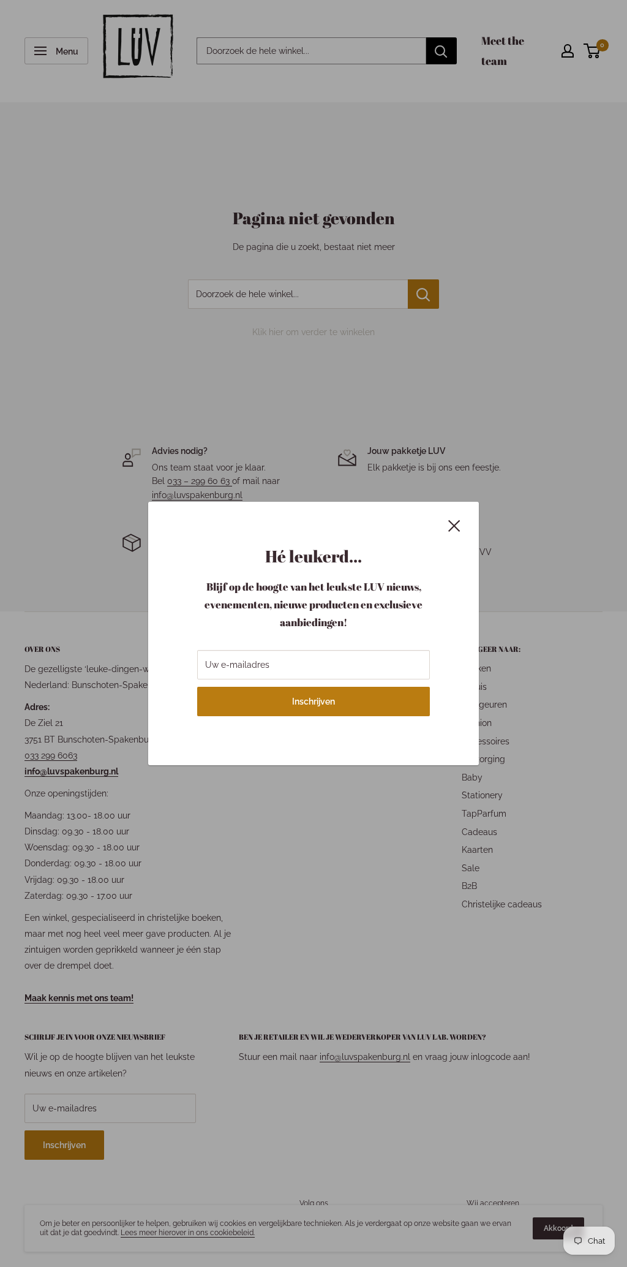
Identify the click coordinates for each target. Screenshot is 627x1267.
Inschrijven (313, 701)
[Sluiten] (454, 524)
